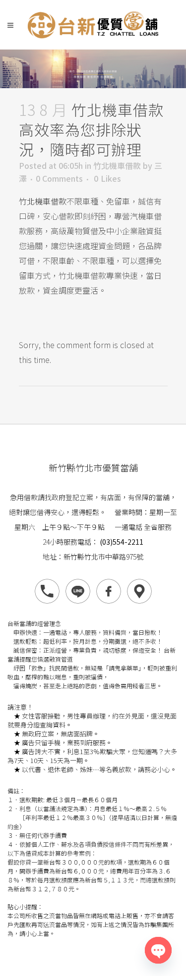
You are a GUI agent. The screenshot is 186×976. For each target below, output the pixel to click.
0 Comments (59, 178)
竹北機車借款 (117, 165)
